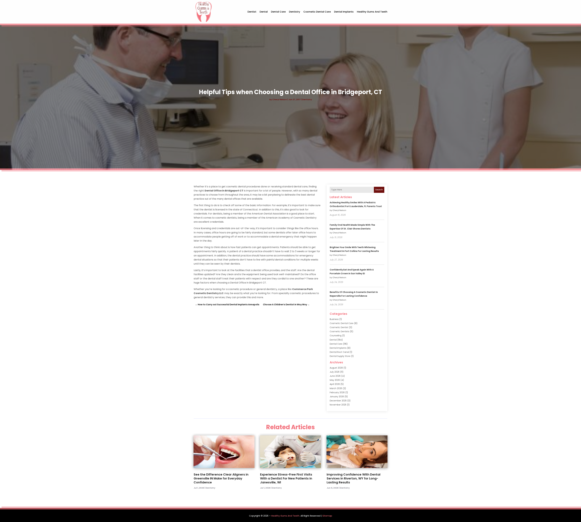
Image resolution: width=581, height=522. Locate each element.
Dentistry (294, 11)
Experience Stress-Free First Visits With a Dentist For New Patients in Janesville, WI (286, 478)
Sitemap (327, 515)
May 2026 (335, 380)
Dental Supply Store (340, 356)
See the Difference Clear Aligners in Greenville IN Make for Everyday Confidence (221, 478)
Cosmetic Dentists (339, 331)
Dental (264, 11)
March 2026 (336, 388)
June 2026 (335, 375)
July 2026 (335, 371)
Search (379, 189)
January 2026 (337, 396)
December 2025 (338, 400)
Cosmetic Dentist (339, 327)
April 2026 (335, 384)
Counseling (335, 335)
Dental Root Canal (339, 352)
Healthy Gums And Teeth (372, 11)
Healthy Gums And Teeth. (285, 515)
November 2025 (338, 404)
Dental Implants (344, 11)
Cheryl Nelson (279, 99)
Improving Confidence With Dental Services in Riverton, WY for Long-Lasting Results (353, 478)
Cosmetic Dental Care (317, 11)
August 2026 (336, 367)
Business (334, 319)
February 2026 (337, 392)
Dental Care (278, 11)
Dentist (252, 11)
